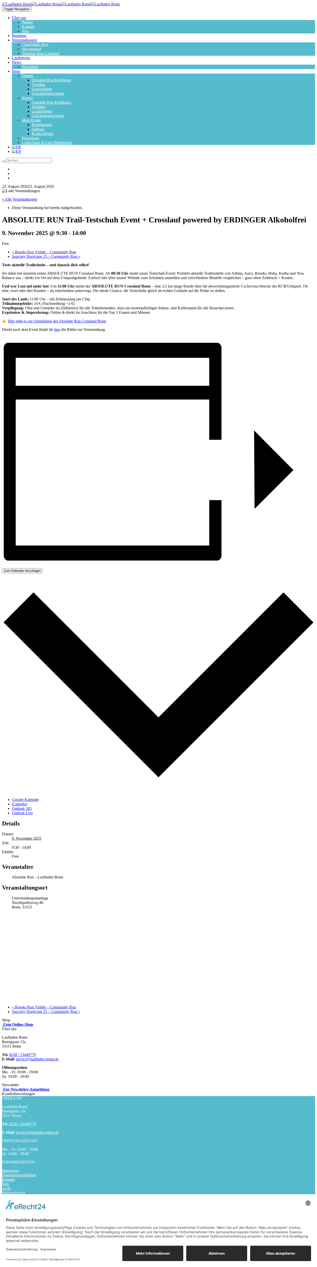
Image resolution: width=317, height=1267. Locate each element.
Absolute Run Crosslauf (40, 53)
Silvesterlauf (31, 49)
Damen (27, 76)
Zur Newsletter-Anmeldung (25, 1089)
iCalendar (19, 804)
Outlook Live (22, 813)
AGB (6, 1188)
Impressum (10, 1170)
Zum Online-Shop (17, 1024)
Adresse (38, 129)
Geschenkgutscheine (48, 93)
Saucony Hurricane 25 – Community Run (46, 256)
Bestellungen (42, 125)
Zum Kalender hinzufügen (22, 571)
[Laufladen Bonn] (31, 4)
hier (57, 329)
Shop (16, 71)
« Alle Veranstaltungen (19, 199)
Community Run (35, 44)
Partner (27, 22)
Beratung (19, 35)
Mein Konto (31, 120)
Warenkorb (30, 138)
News (16, 62)
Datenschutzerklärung (19, 1175)
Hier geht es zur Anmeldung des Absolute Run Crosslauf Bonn (57, 321)
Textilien (38, 84)
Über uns (19, 18)
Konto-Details (43, 134)
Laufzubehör (42, 89)
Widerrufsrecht (13, 1193)
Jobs (25, 31)
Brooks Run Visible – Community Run (44, 252)
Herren (27, 98)
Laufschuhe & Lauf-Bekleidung (47, 142)
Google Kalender (25, 799)
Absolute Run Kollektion (51, 80)
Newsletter (30, 67)
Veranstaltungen (24, 40)
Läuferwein (21, 58)
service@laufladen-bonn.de (37, 1059)
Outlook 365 (22, 808)
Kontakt (28, 27)
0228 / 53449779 (22, 1055)
